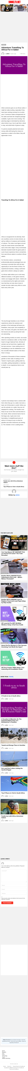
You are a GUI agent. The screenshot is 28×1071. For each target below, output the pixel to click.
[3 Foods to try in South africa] (14, 686)
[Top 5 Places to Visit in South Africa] (14, 783)
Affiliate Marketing (6, 1058)
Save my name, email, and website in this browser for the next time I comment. (13, 899)
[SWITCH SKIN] (26, 2)
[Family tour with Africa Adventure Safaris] (14, 806)
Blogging (4, 1052)
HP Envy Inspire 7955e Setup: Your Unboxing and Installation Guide (12, 668)
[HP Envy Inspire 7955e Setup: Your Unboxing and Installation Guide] (14, 658)
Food (3, 1054)
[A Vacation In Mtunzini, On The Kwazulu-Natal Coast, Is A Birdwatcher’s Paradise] (14, 709)
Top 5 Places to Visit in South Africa (13, 793)
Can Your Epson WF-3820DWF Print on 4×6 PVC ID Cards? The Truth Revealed (6, 9)
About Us (9, 1066)
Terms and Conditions (14, 1069)
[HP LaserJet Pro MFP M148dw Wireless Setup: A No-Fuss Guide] (14, 614)
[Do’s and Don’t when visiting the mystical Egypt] (14, 759)
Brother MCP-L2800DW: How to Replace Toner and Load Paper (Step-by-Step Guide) (13, 601)
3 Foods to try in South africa (10, 696)
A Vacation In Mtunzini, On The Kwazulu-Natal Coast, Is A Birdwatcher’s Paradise (11, 720)
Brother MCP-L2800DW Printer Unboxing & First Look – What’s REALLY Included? (19, 9)
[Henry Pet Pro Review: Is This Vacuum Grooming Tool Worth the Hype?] (14, 636)
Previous (0, 8)
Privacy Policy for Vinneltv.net (19, 1066)
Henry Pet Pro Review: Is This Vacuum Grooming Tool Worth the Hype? (14, 646)
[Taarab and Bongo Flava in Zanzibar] (14, 735)
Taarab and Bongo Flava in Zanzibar (13, 745)
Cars (3, 1053)
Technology (4, 549)
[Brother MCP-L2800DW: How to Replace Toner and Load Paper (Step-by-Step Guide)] (14, 590)
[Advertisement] (14, 26)
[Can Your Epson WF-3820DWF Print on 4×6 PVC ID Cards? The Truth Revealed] (6, 8)
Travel (11, 676)
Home (3, 1050)
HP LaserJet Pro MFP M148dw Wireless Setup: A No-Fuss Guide (12, 623)
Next (27, 8)
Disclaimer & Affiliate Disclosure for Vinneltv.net (14, 1067)
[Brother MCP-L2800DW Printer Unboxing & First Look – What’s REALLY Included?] (20, 8)
